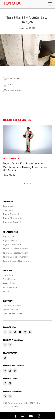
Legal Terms (9, 274)
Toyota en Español (12, 222)
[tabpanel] (27, 152)
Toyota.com (8, 205)
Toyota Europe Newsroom (15, 256)
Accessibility (9, 283)
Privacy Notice (10, 287)
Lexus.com (8, 209)
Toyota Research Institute (15, 248)
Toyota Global (10, 240)
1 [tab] (24, 183)
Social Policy (9, 279)
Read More (9, 174)
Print (10, 84)
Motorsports (11, 158)
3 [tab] (30, 183)
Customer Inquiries (12, 305)
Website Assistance (12, 313)
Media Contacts (10, 309)
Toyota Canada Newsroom (16, 260)
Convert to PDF (15, 90)
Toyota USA (8, 236)
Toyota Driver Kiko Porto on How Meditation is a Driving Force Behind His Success (25, 166)
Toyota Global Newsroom (15, 252)
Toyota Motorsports (12, 217)
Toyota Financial (11, 214)
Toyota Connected (12, 244)
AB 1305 (7, 291)
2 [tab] (27, 183)
